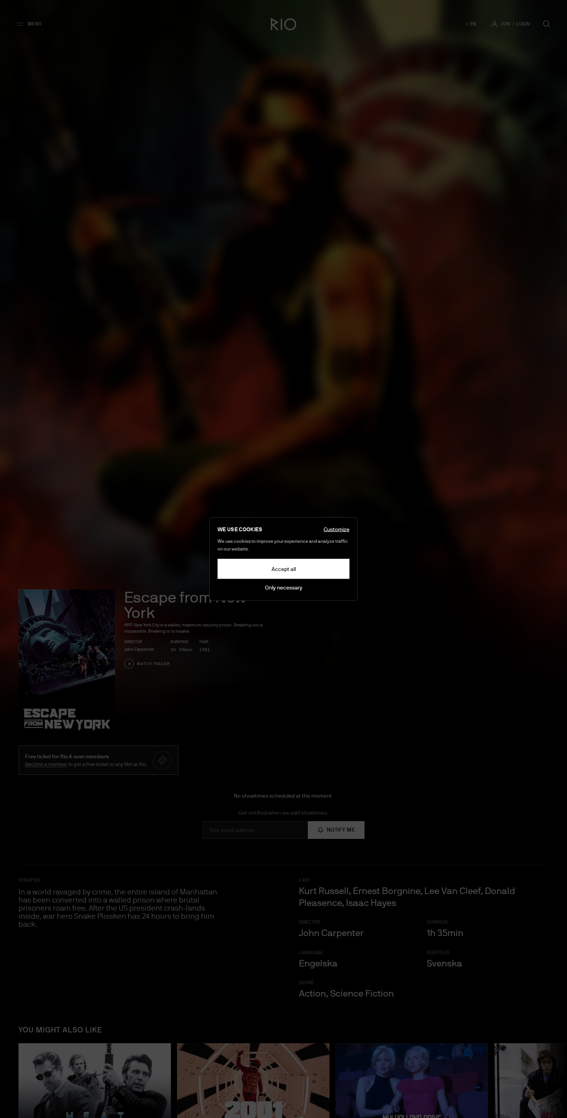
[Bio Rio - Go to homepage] (283, 24)
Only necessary (283, 587)
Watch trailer (153, 664)
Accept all (284, 569)
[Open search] (546, 23)
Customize (336, 529)
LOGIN (523, 24)
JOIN (505, 24)
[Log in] (494, 24)
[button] (32, 24)
